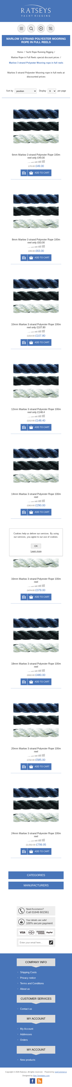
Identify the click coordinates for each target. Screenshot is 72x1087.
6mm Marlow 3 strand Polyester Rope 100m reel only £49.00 (36, 156)
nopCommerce (61, 1072)
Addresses (26, 1034)
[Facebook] (32, 1081)
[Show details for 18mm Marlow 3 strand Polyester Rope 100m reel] (36, 635)
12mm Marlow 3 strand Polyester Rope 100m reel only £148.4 (36, 411)
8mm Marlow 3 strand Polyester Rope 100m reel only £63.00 (36, 241)
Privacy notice (28, 977)
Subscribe (51, 942)
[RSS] (39, 1081)
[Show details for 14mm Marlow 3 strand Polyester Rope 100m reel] (36, 466)
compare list (24, 172)
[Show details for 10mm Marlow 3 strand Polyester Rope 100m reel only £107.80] (36, 296)
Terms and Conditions (32, 983)
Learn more (36, 551)
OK (36, 546)
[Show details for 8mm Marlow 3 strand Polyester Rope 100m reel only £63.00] (36, 211)
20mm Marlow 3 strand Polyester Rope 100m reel (36, 750)
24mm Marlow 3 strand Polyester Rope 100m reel (36, 835)
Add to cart (42, 172)
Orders (24, 1039)
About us (25, 988)
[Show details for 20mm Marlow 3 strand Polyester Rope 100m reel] (36, 720)
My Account (26, 1028)
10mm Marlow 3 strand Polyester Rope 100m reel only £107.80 (36, 326)
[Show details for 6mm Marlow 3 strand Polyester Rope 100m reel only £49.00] (36, 126)
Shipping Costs (28, 972)
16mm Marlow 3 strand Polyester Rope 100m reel (36, 580)
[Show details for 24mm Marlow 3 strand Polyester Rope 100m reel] (36, 805)
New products (27, 1059)
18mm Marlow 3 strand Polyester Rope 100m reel (36, 665)
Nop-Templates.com (41, 1076)
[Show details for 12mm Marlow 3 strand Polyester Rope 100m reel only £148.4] (36, 381)
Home (20, 52)
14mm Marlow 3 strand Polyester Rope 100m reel (36, 495)
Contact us (26, 1008)
